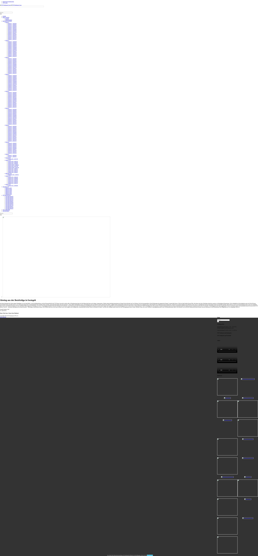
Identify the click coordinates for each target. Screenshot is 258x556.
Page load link (3, 317)
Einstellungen (150, 555)
